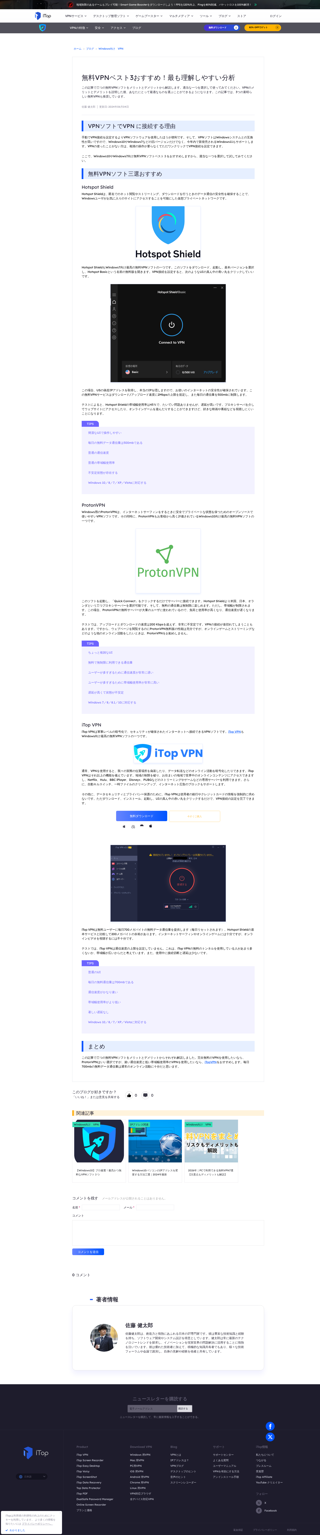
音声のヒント (178, 1477)
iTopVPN (211, 1062)
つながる (261, 1460)
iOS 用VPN (136, 1471)
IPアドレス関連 (139, 1124)
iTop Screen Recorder (90, 1460)
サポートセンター (223, 1454)
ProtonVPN (93, 505)
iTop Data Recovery (88, 1482)
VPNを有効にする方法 (226, 1471)
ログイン (276, 16)
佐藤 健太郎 (88, 106)
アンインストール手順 (226, 1477)
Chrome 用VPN (139, 1482)
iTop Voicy (82, 1471)
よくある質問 (221, 1460)
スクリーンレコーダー (183, 1482)
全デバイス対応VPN (142, 1499)
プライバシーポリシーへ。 (37, 1523)
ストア (241, 16)
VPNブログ (177, 1465)
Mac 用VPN (137, 1460)
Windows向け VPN (111, 48)
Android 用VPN (139, 1477)
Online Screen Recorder (91, 1504)
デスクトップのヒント (183, 1471)
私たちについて (265, 1454)
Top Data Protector (88, 1488)
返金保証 (238, 1529)
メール (129, 1207)
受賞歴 (260, 1471)
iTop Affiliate (264, 1477)
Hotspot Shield (97, 187)
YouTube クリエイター (269, 1482)
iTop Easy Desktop (88, 1465)
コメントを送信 (88, 1252)
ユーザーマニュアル (224, 1465)
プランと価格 (84, 1510)
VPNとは (175, 1454)
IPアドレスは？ (179, 1460)
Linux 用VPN (138, 1488)
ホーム (77, 48)
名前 (76, 1207)
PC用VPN (136, 1465)
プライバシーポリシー (265, 1529)
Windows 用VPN (140, 1454)
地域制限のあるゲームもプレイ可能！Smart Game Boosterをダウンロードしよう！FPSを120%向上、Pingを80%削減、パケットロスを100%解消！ (164, 4)
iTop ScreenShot (86, 1477)
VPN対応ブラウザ (140, 1493)
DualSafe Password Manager (94, 1499)
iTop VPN (91, 725)
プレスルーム (263, 1465)
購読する (183, 1408)
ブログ (136, 28)
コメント (78, 1215)
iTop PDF (82, 1493)
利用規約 (292, 1529)
